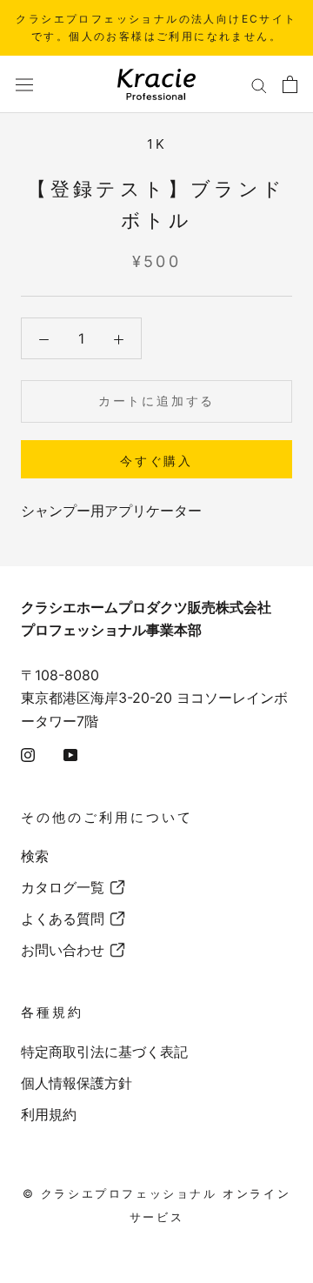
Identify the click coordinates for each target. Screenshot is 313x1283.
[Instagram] (28, 753)
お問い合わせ (62, 950)
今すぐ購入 (156, 460)
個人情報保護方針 (76, 1083)
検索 (35, 856)
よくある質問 (62, 918)
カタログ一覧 (62, 887)
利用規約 (49, 1114)
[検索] (259, 84)
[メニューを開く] (24, 84)
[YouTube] (70, 753)
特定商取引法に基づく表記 (104, 1051)
